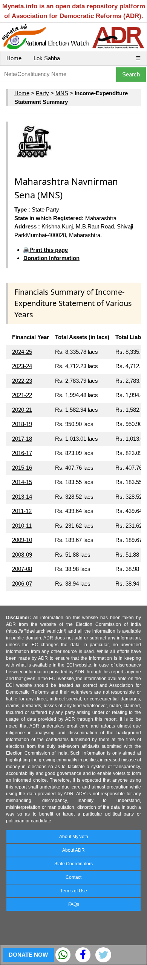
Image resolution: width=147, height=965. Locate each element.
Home (13, 58)
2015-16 (22, 467)
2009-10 (22, 540)
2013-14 (22, 496)
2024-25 (22, 352)
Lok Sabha (47, 58)
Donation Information (51, 258)
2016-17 (22, 453)
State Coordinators (73, 863)
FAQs (73, 904)
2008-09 (22, 554)
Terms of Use (73, 890)
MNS (61, 93)
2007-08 (22, 569)
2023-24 (22, 366)
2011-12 (22, 511)
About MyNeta (73, 836)
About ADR (73, 850)
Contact (73, 877)
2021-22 (22, 395)
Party (42, 93)
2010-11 (22, 525)
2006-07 (22, 583)
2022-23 (22, 380)
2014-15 (22, 482)
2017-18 (22, 438)
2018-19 (22, 424)
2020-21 (22, 409)
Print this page (48, 250)
